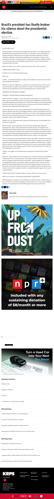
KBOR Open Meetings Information (25, 476)
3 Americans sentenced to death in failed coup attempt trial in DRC (17, 449)
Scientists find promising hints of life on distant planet (14, 413)
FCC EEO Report (34, 479)
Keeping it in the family (7, 389)
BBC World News (6, 409)
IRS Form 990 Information (34, 473)
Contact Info (44, 472)
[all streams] (52, 7)
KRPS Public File (23, 472)
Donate (48, 2)
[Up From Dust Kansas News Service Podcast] (27, 230)
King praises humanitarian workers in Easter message (14, 425)
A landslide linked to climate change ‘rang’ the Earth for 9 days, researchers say (20, 455)
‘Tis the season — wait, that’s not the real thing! (12, 401)
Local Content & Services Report (45, 476)
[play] (4, 7)
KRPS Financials (34, 476)
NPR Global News (6, 439)
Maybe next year (5, 384)
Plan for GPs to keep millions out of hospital (12, 419)
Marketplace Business (8, 379)
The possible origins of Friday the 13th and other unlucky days (16, 461)
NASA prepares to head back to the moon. (11, 443)
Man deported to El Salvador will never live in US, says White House (18, 431)
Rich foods (4, 395)
